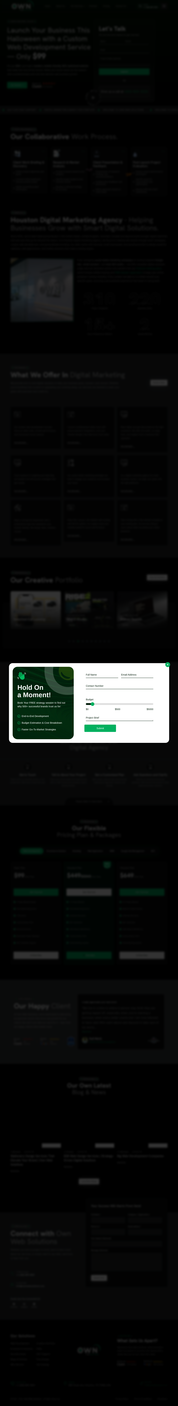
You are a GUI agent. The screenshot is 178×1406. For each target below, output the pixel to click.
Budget (89, 699)
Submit (100, 728)
